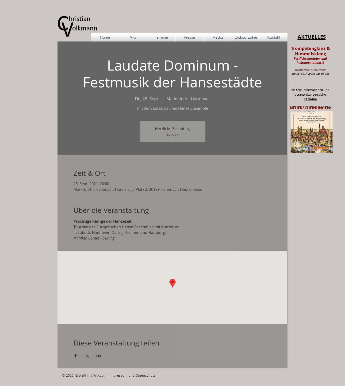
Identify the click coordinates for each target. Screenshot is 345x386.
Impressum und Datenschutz (132, 375)
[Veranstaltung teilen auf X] (87, 355)
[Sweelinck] (308, 145)
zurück (172, 134)
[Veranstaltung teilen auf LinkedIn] (98, 355)
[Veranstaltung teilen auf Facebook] (75, 355)
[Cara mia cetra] (319, 145)
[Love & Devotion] (303, 145)
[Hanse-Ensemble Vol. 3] (314, 145)
